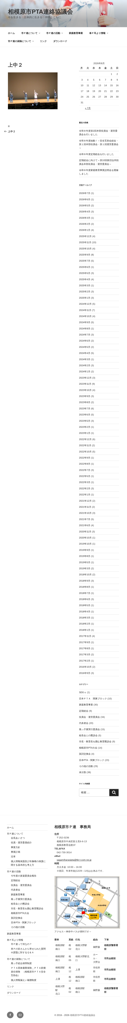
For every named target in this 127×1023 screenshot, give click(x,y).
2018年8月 (84, 587)
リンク (43, 41)
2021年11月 (85, 507)
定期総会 (83, 711)
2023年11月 (85, 384)
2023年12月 (85, 377)
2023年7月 (84, 408)
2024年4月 (84, 353)
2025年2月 (84, 291)
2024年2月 (84, 365)
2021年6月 (84, 525)
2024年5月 (84, 347)
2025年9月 (84, 254)
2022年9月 (84, 457)
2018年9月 (84, 580)
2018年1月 (84, 630)
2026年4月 (84, 211)
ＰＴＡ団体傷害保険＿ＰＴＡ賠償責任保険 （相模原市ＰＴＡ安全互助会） (28, 972)
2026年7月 (84, 193)
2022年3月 (84, 482)
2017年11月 (85, 636)
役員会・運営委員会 (89, 717)
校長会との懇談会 (88, 735)
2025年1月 (84, 297)
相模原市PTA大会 (88, 747)
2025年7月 (84, 260)
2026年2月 (84, 224)
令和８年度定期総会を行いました (96, 154)
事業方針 (15, 847)
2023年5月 (84, 421)
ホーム (11, 33)
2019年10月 (85, 543)
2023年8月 (84, 402)
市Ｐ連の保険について (19, 41)
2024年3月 (84, 359)
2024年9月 (84, 322)
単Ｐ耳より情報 (97, 33)
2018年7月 (84, 593)
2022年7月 (84, 470)
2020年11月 (85, 531)
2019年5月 (84, 562)
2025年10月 (85, 248)
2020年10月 (85, 537)
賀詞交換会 (85, 754)
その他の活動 (86, 766)
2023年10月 (85, 390)
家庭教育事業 (76, 33)
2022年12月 (85, 439)
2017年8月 (84, 648)
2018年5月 (84, 605)
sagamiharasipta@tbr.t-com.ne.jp (74, 859)
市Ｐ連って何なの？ (21, 944)
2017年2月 (84, 660)
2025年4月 (84, 279)
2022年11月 (85, 445)
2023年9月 (84, 396)
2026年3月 (84, 218)
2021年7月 (84, 519)
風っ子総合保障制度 (21, 963)
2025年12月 (85, 236)
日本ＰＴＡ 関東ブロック (93, 698)
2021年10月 (85, 513)
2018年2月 (84, 623)
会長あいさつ (18, 838)
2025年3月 (84, 285)
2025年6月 (84, 267)
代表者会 (83, 723)
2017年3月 (84, 654)
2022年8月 (84, 463)
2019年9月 (84, 550)
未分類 (82, 772)
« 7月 (88, 108)
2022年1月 (84, 494)
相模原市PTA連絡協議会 (40, 11)
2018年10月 (85, 574)
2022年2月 (84, 488)
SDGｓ (82, 692)
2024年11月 (85, 310)
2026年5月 (84, 205)
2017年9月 (84, 642)
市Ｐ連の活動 (53, 33)
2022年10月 (85, 451)
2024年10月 (85, 316)
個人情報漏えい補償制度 (23, 980)
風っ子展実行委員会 (89, 729)
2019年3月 (84, 568)
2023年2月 (84, 427)
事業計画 (15, 852)
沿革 (13, 856)
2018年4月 (84, 611)
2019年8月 (84, 556)
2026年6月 (84, 199)
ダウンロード (60, 41)
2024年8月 (84, 328)
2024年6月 (84, 340)
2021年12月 (85, 500)
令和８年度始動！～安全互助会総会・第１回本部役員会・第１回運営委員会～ (98, 144)
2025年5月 (84, 273)
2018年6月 (84, 599)
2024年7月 (84, 334)
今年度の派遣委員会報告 (23, 875)
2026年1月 (84, 230)
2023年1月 (84, 433)
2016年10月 (85, 666)
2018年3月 (84, 617)
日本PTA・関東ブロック (91, 760)
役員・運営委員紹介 (21, 842)
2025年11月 (85, 242)
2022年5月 (84, 476)
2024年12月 (85, 304)
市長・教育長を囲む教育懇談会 (95, 741)
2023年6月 (84, 414)
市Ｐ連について (29, 33)
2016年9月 (84, 673)
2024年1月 (84, 371)
